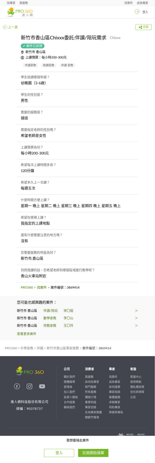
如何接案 (114, 387)
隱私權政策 (137, 387)
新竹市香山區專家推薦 (63, 348)
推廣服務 (114, 397)
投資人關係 (71, 397)
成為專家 (142, 3)
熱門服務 (90, 387)
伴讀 (40, 348)
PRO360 (27, 287)
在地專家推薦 (93, 412)
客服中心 (135, 376)
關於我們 (69, 376)
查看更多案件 (26, 334)
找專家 (11, 3)
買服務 (23, 3)
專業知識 (90, 402)
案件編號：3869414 (96, 348)
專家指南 (114, 392)
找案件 (128, 3)
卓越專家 (114, 402)
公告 (133, 397)
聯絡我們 (69, 407)
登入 (145, 12)
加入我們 (69, 392)
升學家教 (26, 348)
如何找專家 (92, 382)
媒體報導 (69, 382)
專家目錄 (90, 407)
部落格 (68, 387)
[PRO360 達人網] (19, 12)
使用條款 (135, 382)
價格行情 (90, 397)
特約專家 (114, 407)
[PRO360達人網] (17, 388)
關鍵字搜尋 (92, 417)
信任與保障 (137, 392)
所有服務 (90, 392)
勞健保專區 (116, 412)
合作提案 (69, 402)
